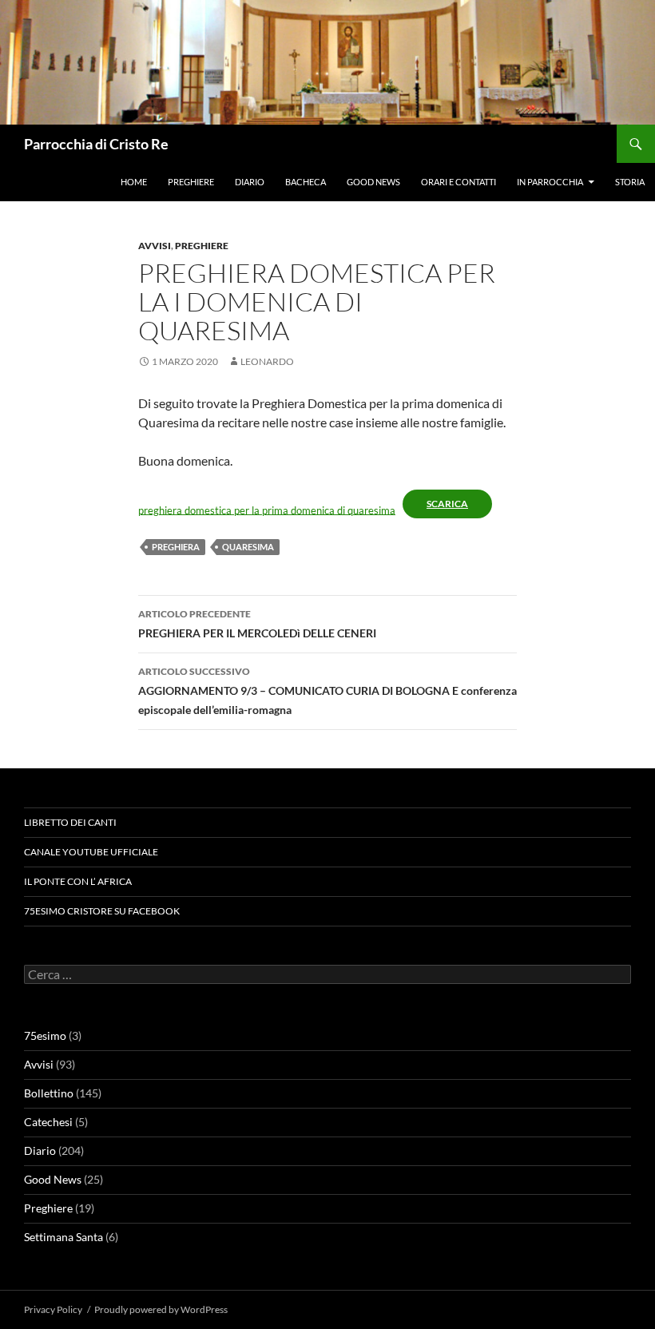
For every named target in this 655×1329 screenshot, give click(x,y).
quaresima (248, 547)
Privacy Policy (53, 1309)
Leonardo (267, 361)
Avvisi (154, 246)
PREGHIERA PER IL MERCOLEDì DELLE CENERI (257, 624)
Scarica (447, 504)
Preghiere (191, 182)
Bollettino (48, 1093)
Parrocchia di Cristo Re (96, 144)
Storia (630, 182)
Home (134, 182)
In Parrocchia (550, 182)
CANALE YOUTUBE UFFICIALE (91, 852)
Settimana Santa (63, 1237)
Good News (373, 182)
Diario (249, 182)
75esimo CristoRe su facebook (102, 911)
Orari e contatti (458, 182)
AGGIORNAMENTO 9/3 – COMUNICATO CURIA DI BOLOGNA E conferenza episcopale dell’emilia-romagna (327, 690)
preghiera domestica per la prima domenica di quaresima (266, 509)
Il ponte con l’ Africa (78, 881)
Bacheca (305, 182)
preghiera (176, 547)
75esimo (45, 1035)
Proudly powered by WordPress (161, 1309)
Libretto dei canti (70, 822)
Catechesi (48, 1122)
